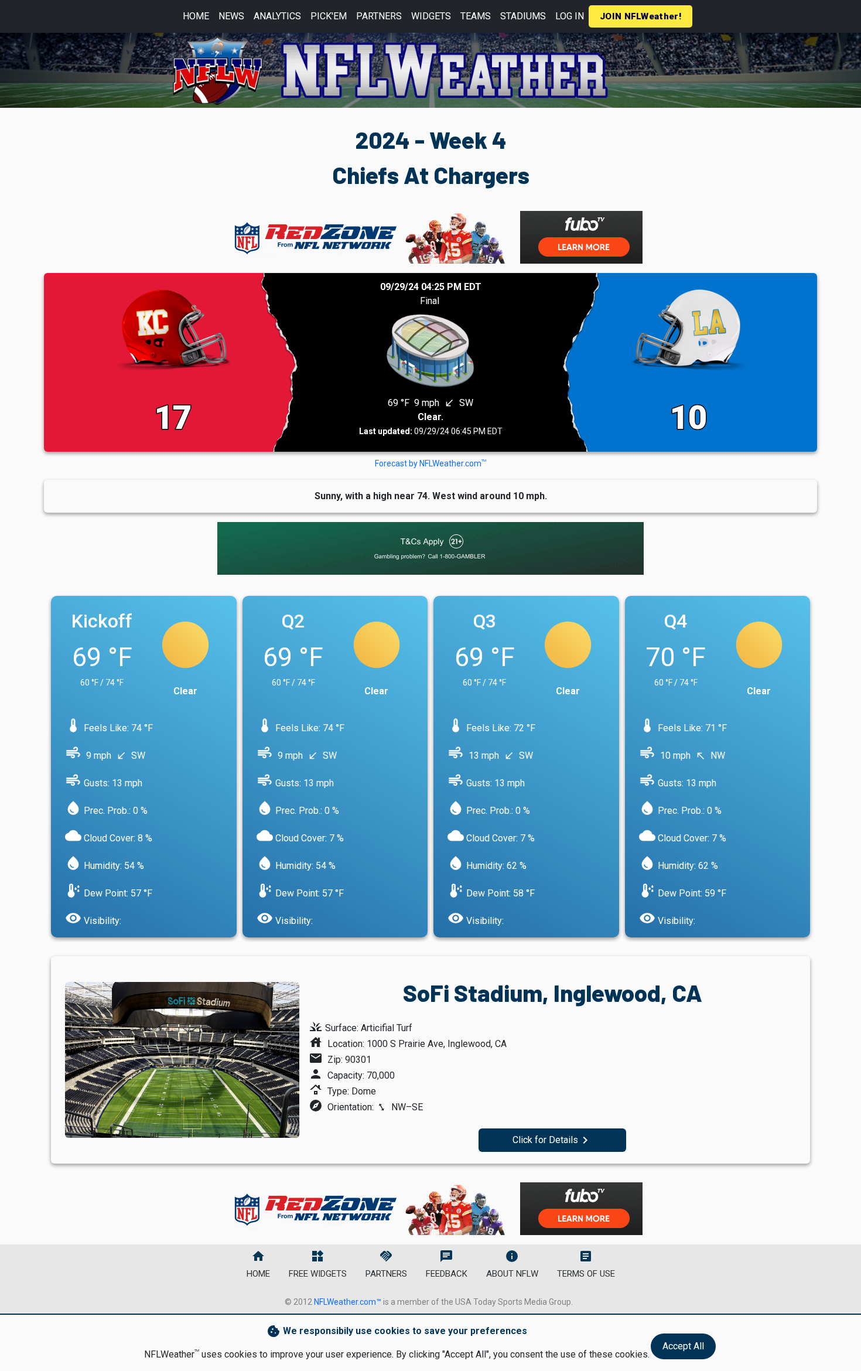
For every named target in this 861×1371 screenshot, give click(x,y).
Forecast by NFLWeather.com (430, 463)
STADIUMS (523, 16)
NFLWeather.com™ (347, 1302)
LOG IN (569, 16)
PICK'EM (328, 16)
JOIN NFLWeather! (640, 16)
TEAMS (475, 16)
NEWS (231, 16)
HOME (196, 16)
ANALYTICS (277, 16)
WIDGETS (431, 16)
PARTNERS (379, 16)
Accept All (683, 1346)
